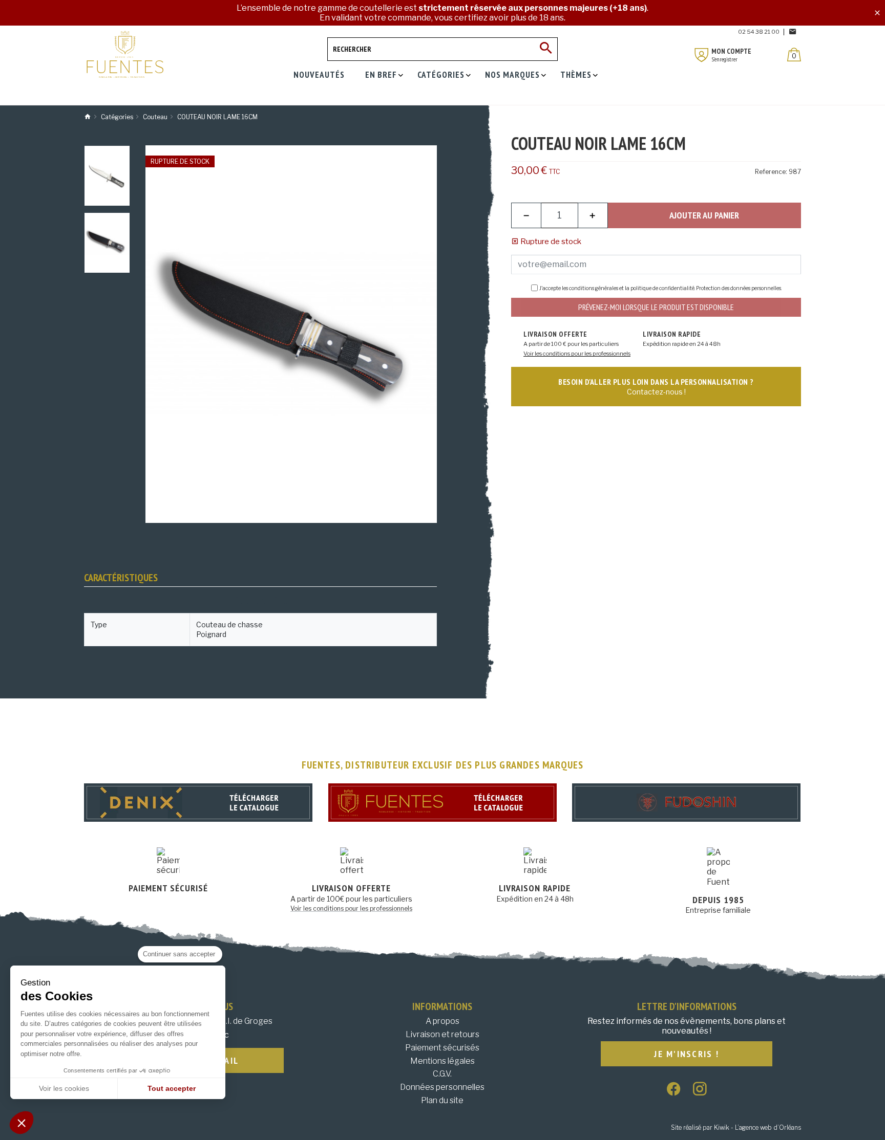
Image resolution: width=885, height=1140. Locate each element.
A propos (442, 1021)
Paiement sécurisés (442, 1048)
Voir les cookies (64, 1088)
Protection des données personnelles (738, 288)
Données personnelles (442, 1087)
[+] (592, 215)
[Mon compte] (701, 55)
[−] (526, 215)
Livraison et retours (442, 1034)
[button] (21, 1122)
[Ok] (546, 49)
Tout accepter (172, 1088)
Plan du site (442, 1100)
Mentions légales (442, 1061)
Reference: (771, 172)
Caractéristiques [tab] (121, 577)
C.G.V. (442, 1074)
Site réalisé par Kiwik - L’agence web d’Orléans (736, 1127)
